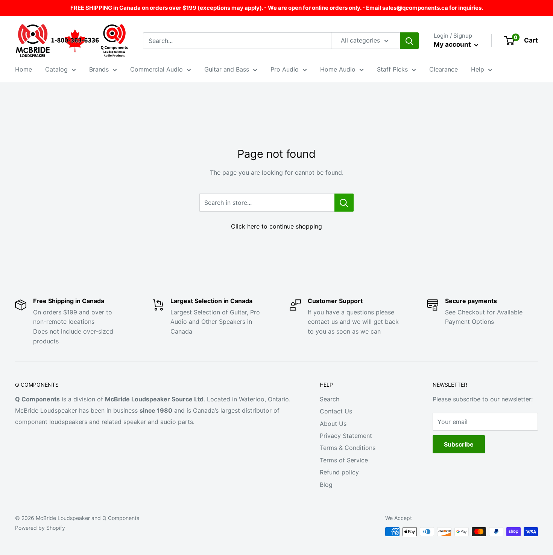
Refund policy (339, 472)
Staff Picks (392, 69)
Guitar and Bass (226, 69)
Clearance (443, 69)
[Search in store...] (344, 203)
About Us (333, 423)
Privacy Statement (346, 435)
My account (453, 44)
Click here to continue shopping (276, 226)
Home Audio (338, 69)
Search (329, 399)
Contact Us (336, 411)
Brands (99, 69)
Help (477, 69)
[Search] (409, 40)
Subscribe (459, 444)
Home (23, 69)
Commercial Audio (156, 69)
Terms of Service (344, 460)
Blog (326, 484)
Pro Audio (284, 69)
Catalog (56, 69)
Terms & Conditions (347, 447)
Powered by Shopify (40, 528)
